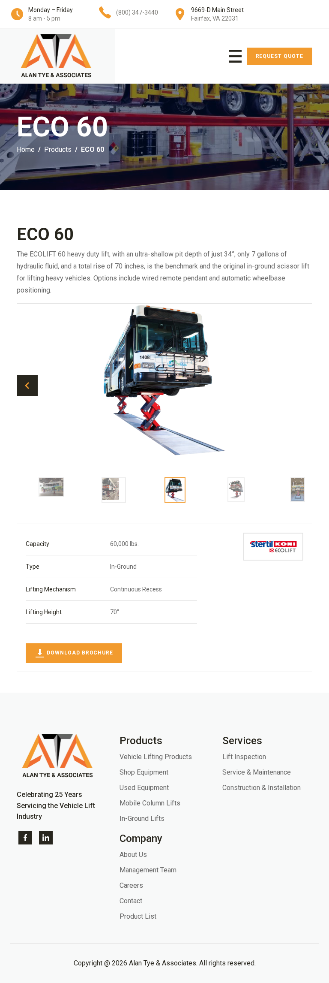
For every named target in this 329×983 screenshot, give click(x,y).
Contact (131, 901)
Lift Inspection (244, 757)
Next (301, 385)
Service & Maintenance (256, 772)
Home (26, 149)
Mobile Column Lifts (150, 803)
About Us (133, 854)
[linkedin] (45, 837)
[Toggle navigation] (235, 56)
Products (58, 149)
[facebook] (25, 837)
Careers (131, 885)
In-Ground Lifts (142, 818)
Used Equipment (144, 788)
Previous (27, 385)
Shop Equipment (144, 772)
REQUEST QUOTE (279, 56)
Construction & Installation (261, 788)
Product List (138, 916)
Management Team (148, 870)
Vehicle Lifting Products (156, 757)
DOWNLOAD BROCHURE (79, 653)
